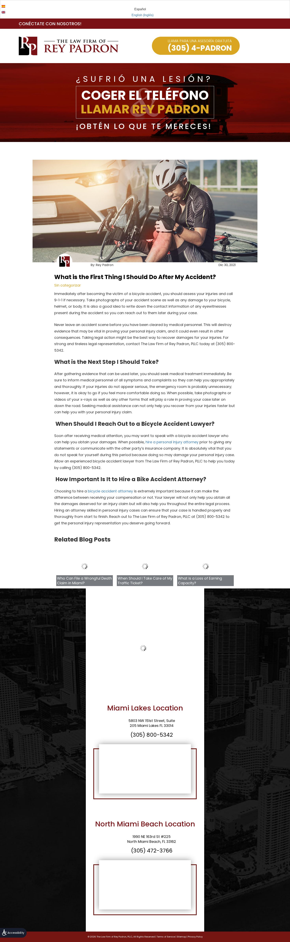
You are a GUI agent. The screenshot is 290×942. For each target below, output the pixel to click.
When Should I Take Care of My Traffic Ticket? (145, 580)
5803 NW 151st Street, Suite (151, 720)
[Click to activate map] (145, 769)
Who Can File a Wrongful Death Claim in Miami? (84, 580)
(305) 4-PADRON (200, 48)
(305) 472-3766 (151, 850)
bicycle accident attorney (110, 491)
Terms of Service (166, 936)
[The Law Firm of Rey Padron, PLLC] (68, 46)
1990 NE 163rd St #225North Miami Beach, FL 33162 (151, 839)
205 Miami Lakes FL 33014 (152, 725)
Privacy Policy (195, 936)
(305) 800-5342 (151, 734)
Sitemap (181, 936)
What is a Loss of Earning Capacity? (200, 580)
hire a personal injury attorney (172, 442)
